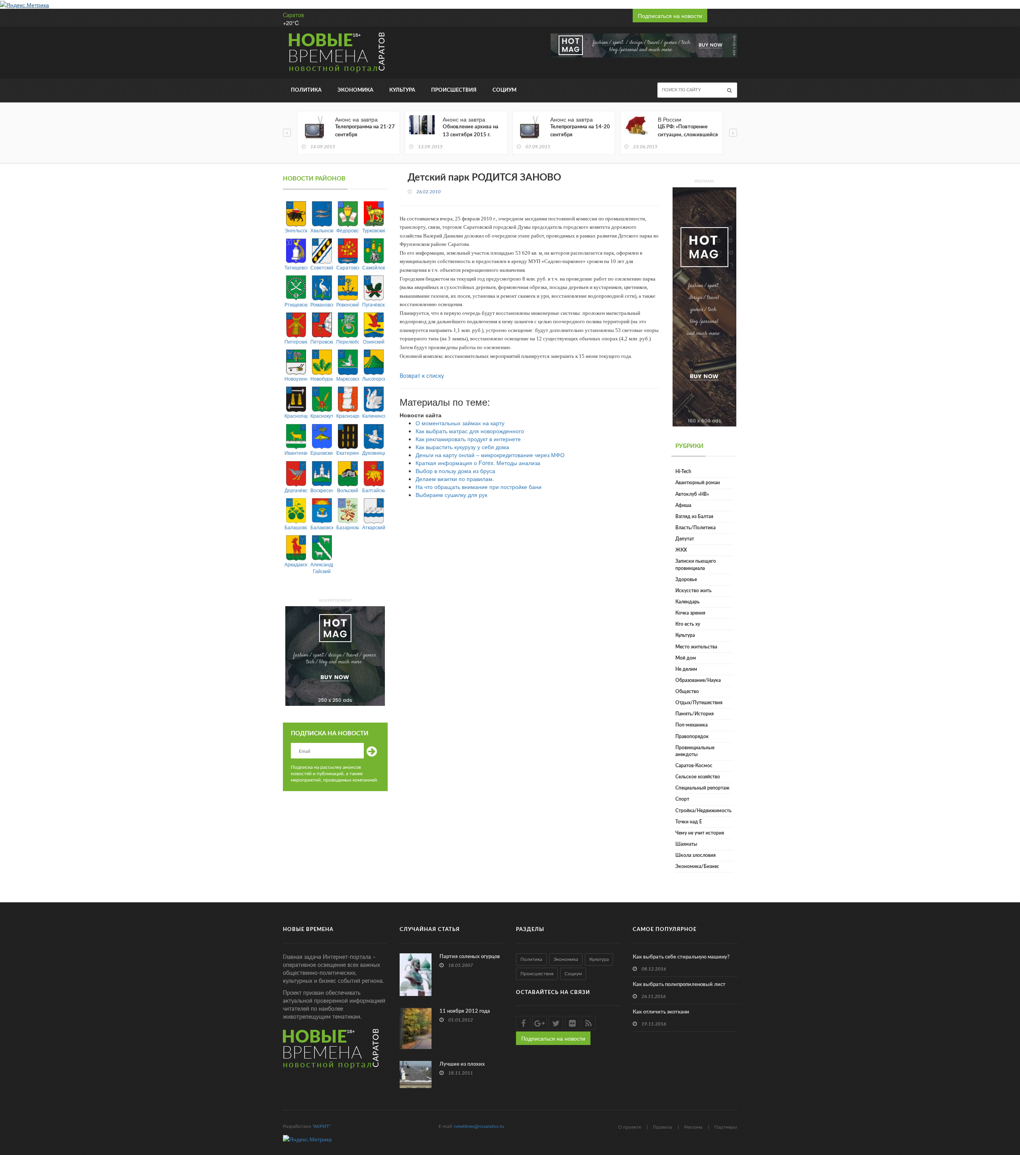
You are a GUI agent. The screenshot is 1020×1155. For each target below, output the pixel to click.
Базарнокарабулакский (347, 527)
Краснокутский (321, 415)
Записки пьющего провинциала (695, 564)
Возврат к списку (422, 376)
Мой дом (685, 658)
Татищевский (295, 267)
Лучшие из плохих (462, 1064)
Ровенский (347, 304)
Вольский (347, 490)
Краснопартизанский (295, 415)
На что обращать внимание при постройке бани (478, 487)
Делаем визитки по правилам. (455, 479)
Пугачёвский (373, 304)
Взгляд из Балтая (694, 516)
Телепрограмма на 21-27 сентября (365, 131)
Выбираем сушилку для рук (451, 495)
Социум (504, 90)
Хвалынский (321, 230)
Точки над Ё (688, 821)
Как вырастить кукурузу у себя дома (462, 447)
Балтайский (373, 490)
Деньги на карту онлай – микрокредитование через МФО (490, 455)
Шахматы (686, 844)
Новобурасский (321, 378)
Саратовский (347, 267)
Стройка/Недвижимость (703, 810)
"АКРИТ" (321, 1126)
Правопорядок (692, 736)
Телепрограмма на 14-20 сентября (580, 131)
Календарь (687, 601)
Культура (402, 90)
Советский (321, 267)
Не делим (686, 669)
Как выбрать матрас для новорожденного (470, 431)
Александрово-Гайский (321, 567)
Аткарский (373, 527)
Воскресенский (321, 490)
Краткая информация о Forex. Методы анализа (478, 463)
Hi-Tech (683, 471)
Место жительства (696, 646)
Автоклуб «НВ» (692, 494)
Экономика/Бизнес (697, 866)
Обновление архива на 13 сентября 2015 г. (470, 131)
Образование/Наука (698, 680)
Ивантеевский (295, 452)
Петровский (321, 341)
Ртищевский (295, 304)
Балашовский (295, 527)
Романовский (321, 304)
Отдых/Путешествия (698, 702)
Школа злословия (695, 855)
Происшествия (454, 90)
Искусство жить (693, 590)
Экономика (355, 90)
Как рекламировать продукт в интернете (468, 439)
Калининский (373, 415)
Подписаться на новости (670, 16)
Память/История (694, 713)
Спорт (682, 799)
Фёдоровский (347, 230)
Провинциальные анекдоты (694, 751)
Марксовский (347, 378)
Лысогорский (373, 378)
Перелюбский (347, 341)
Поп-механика (691, 725)
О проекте (629, 1127)
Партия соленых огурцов (469, 956)
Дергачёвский (295, 490)
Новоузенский (295, 378)
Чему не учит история (699, 833)
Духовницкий (373, 452)
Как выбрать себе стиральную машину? (681, 957)
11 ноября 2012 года (464, 1011)
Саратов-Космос (693, 765)
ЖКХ (681, 550)
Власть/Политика (695, 527)
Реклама (693, 1127)
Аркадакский (295, 564)
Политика (306, 90)
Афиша (683, 505)
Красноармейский (347, 415)
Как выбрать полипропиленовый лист (679, 984)
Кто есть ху (687, 624)
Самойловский (373, 267)
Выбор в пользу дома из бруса (455, 471)
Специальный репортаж (702, 788)
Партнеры (725, 1127)
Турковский (373, 230)
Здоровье (686, 579)
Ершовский (321, 452)
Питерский (295, 341)
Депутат (684, 538)
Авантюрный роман (697, 482)
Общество (687, 691)
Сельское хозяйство (697, 776)
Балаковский (321, 527)
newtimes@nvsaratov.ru (479, 1126)
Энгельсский (295, 230)
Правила (662, 1127)
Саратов (293, 15)
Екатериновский (347, 452)
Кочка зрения (690, 613)
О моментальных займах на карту (460, 423)
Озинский (373, 341)
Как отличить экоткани (661, 1012)
